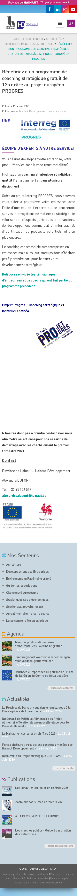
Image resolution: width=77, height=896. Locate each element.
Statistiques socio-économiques (27, 599)
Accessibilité (22, 882)
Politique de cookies (37, 878)
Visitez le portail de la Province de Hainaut (25, 874)
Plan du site (56, 874)
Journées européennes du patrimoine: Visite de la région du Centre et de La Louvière (44, 673)
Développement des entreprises (29, 44)
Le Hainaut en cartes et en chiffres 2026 (28, 733)
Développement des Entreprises (27, 571)
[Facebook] (50, 9)
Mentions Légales (60, 878)
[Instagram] (65, 9)
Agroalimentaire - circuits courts (27, 613)
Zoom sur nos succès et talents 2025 (39, 802)
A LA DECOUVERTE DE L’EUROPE (37, 816)
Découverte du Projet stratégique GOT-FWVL (32, 756)
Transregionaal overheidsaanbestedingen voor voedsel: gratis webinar (42, 659)
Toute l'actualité (64, 768)
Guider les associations (21, 585)
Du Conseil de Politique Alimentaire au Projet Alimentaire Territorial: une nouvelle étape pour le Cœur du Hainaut (35, 722)
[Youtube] (73, 9)
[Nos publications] (7, 791)
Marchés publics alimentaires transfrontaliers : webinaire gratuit (38, 644)
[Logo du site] (22, 22)
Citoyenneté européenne (22, 592)
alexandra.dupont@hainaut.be (24, 495)
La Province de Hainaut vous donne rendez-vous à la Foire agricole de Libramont (36, 709)
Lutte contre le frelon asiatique (27, 620)
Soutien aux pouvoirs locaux (24, 606)
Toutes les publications (60, 845)
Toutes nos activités (61, 688)
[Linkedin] (57, 9)
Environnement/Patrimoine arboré (28, 578)
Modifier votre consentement (46, 882)
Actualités (22, 111)
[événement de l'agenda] (7, 646)
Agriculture (13, 564)
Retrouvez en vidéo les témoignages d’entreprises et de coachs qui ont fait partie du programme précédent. (37, 280)
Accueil (38, 39)
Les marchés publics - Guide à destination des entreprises (43, 832)
